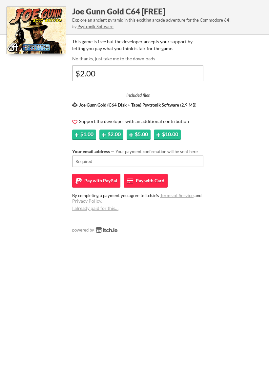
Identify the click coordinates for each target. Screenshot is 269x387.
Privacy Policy (86, 201)
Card (149, 180)
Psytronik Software (95, 26)
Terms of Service (177, 195)
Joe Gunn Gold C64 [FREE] (118, 11)
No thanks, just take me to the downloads (113, 58)
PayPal (100, 180)
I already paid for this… (95, 208)
